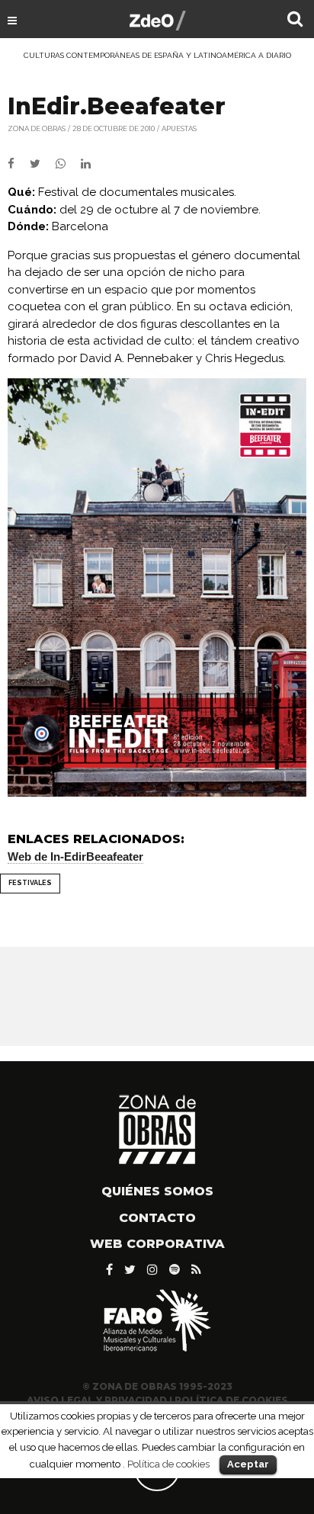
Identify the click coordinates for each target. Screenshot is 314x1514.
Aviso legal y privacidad (97, 1400)
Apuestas (179, 128)
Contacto (157, 1218)
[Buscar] (295, 21)
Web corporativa (157, 1244)
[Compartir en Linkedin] (92, 164)
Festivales (30, 883)
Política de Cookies (231, 1400)
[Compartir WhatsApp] (67, 164)
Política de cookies (168, 1464)
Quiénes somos (157, 1191)
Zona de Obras (37, 128)
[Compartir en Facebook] (19, 164)
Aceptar (248, 1464)
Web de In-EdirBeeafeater (75, 856)
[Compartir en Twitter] (43, 164)
